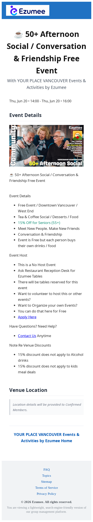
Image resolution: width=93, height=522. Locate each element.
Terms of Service (46, 487)
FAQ (46, 469)
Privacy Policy (46, 493)
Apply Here (27, 316)
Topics (46, 475)
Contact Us (27, 335)
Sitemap (46, 481)
